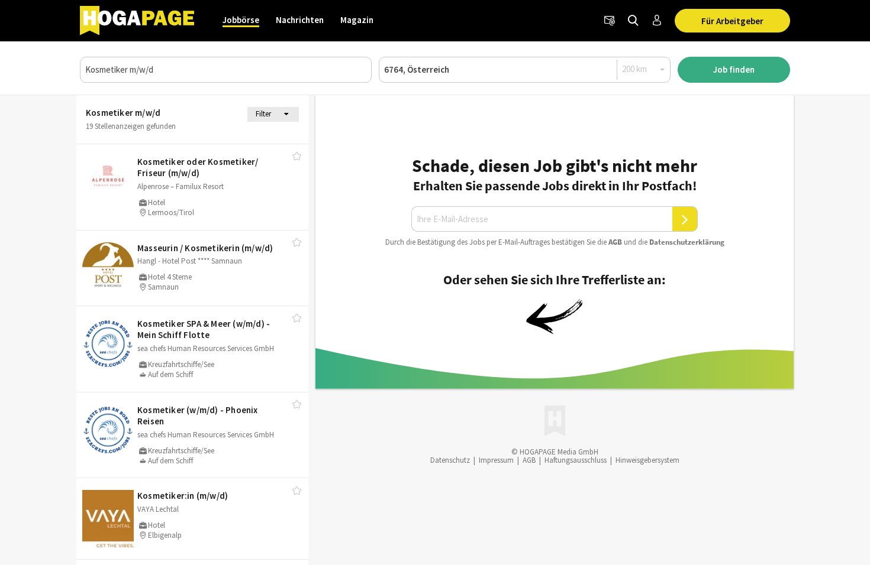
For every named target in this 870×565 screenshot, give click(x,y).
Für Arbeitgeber (732, 21)
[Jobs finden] (633, 21)
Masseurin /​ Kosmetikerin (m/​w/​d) (205, 248)
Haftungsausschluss (575, 460)
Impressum (496, 460)
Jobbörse (241, 19)
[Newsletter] (609, 21)
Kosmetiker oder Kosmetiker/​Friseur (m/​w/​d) (197, 167)
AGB (615, 242)
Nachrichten (300, 19)
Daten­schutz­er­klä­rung (686, 242)
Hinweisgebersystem (647, 460)
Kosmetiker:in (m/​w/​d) (182, 495)
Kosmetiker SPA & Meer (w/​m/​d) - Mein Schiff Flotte (203, 329)
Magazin (356, 19)
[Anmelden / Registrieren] (657, 21)
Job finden (734, 69)
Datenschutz (450, 460)
